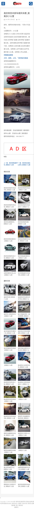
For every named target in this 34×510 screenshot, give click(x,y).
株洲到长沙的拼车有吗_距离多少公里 (24, 366)
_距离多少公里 (8, 365)
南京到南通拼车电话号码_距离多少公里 (24, 274)
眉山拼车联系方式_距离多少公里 (9, 468)
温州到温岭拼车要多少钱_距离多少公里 (10, 332)
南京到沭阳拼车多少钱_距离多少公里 (10, 257)
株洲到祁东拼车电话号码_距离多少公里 (10, 417)
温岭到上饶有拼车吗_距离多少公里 (10, 315)
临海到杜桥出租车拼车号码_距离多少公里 (24, 298)
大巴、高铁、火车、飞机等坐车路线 (16, 58)
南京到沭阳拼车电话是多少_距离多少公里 (24, 206)
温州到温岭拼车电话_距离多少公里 (10, 349)
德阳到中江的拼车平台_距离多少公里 (10, 485)
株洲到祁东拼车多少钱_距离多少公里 (10, 383)
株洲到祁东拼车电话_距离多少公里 (10, 400)
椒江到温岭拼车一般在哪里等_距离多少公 (24, 315)
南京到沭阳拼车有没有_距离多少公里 (10, 206)
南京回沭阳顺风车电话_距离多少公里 (24, 240)
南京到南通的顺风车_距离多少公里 (24, 257)
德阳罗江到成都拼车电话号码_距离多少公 (24, 417)
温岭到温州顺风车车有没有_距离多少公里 (24, 349)
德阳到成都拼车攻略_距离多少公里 (10, 451)
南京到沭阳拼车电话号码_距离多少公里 (10, 189)
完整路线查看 (8, 55)
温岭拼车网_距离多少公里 (9, 298)
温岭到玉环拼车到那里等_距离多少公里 (24, 332)
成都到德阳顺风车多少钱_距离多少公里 (24, 468)
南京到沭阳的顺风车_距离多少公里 (10, 240)
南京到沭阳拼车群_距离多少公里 (23, 223)
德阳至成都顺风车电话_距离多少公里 (10, 434)
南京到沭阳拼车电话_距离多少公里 (24, 189)
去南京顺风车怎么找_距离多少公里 (10, 274)
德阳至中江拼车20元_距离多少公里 (24, 434)
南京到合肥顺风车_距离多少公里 (9, 223)
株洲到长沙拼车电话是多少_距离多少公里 (24, 383)
